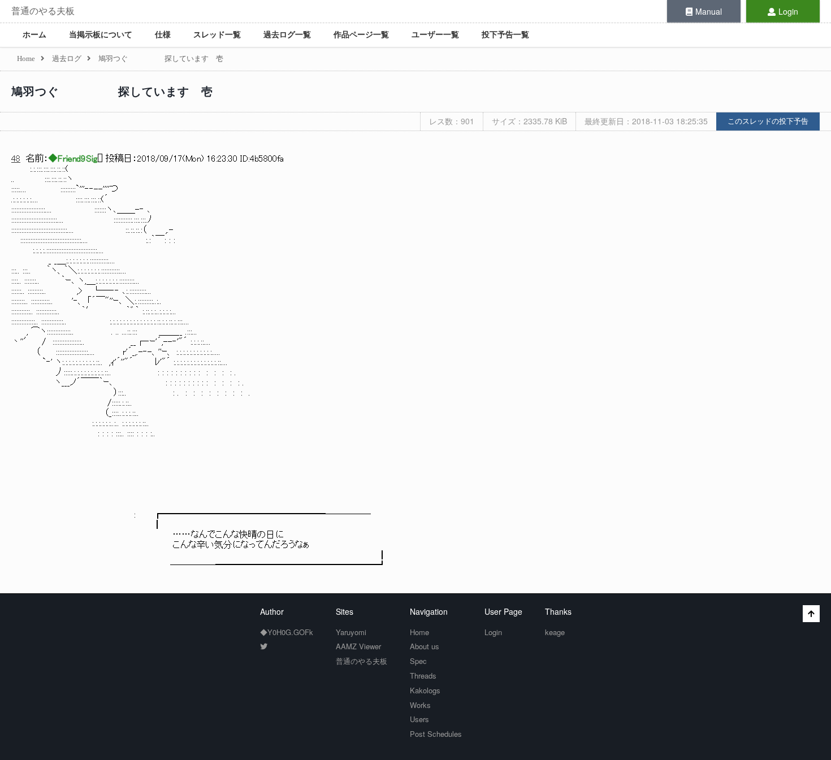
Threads (423, 675)
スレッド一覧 (217, 35)
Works (420, 705)
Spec (418, 660)
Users (419, 719)
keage (555, 632)
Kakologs (425, 690)
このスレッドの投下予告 (768, 121)
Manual (708, 11)
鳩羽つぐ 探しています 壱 (112, 91)
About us (424, 646)
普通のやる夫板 (43, 11)
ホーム (34, 35)
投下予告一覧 (505, 35)
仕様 (163, 35)
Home (419, 632)
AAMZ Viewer (358, 646)
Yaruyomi (351, 632)
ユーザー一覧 (435, 35)
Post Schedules (436, 733)
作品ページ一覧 (361, 35)
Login (788, 11)
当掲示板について (100, 35)
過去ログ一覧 (287, 35)
